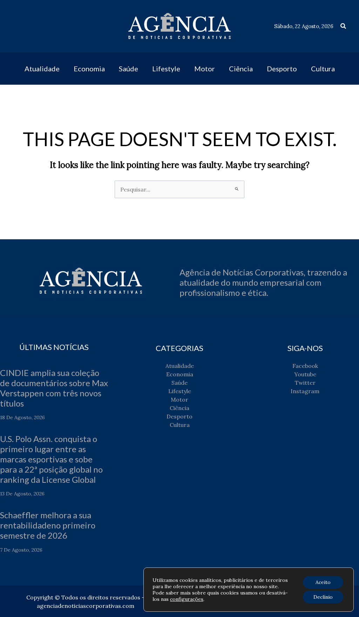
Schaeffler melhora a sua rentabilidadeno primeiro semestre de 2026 (47, 525)
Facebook (305, 365)
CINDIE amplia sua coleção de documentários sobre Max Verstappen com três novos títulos (54, 388)
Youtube (305, 374)
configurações (186, 599)
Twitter (305, 382)
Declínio (323, 597)
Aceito (323, 582)
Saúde (179, 382)
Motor (179, 399)
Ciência (179, 407)
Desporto (179, 416)
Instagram (305, 391)
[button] (343, 26)
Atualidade (179, 365)
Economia (179, 374)
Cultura (180, 424)
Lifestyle (179, 391)
